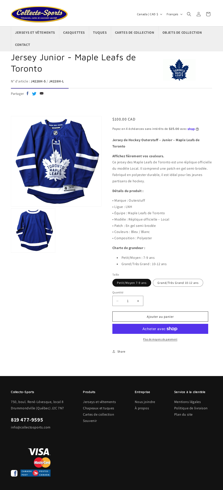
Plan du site (183, 414)
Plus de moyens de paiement (160, 339)
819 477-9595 (27, 419)
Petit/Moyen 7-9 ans (132, 283)
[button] (189, 14)
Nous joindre (145, 402)
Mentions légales (187, 402)
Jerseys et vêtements (99, 402)
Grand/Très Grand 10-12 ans (178, 283)
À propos (142, 408)
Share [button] (121, 351)
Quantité (117, 292)
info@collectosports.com (31, 427)
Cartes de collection (98, 414)
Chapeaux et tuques (98, 408)
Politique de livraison (191, 408)
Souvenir (90, 420)
